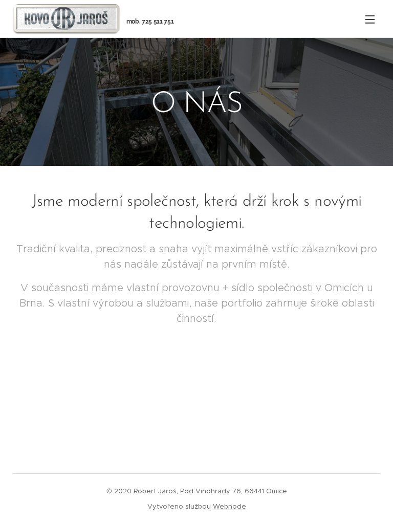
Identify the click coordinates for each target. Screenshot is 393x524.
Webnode (229, 506)
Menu (370, 19)
